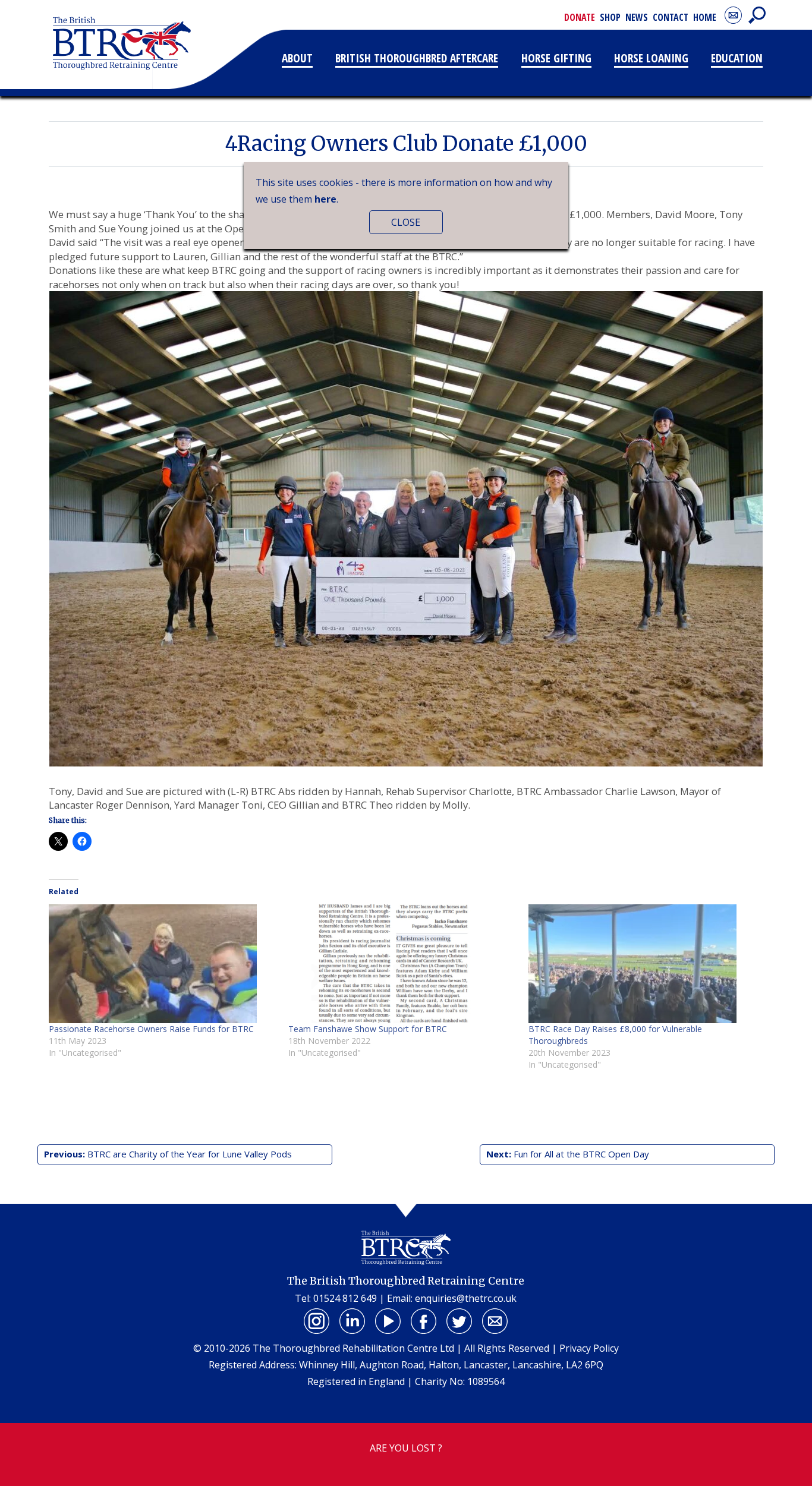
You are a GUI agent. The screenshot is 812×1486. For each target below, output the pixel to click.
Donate (579, 17)
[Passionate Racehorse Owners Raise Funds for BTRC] (162, 963)
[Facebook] (424, 1321)
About (297, 58)
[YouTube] (388, 1321)
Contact (670, 17)
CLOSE (405, 222)
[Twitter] (459, 1321)
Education (737, 58)
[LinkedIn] (352, 1321)
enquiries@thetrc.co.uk (466, 1298)
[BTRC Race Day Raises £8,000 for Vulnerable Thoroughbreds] (642, 963)
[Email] (495, 1321)
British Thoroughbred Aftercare (416, 58)
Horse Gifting (556, 58)
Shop (610, 17)
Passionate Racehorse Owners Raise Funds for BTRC (151, 1028)
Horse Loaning (651, 58)
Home (704, 17)
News (636, 17)
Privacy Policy (589, 1348)
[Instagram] (317, 1321)
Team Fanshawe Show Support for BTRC (367, 1028)
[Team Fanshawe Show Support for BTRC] (402, 963)
